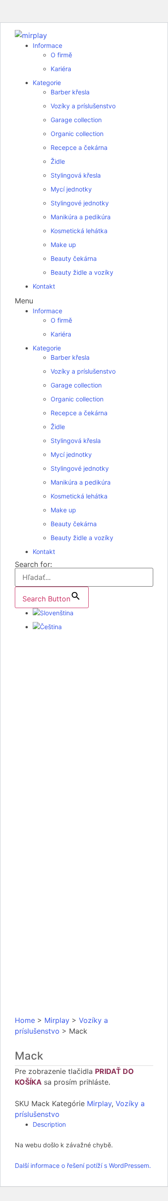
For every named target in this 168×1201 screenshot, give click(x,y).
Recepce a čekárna (79, 147)
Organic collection (77, 133)
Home (25, 1020)
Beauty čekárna (74, 258)
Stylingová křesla (76, 175)
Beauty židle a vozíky (82, 272)
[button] (84, 300)
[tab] (93, 1124)
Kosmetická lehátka (79, 230)
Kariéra (61, 68)
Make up (63, 244)
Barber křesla (70, 92)
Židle (58, 161)
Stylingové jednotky (80, 203)
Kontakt (44, 286)
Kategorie (47, 82)
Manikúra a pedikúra (81, 217)
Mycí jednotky (71, 189)
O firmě (61, 55)
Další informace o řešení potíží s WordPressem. (83, 1165)
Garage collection (76, 120)
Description (49, 1124)
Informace (47, 45)
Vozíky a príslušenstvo (83, 106)
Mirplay (56, 1020)
